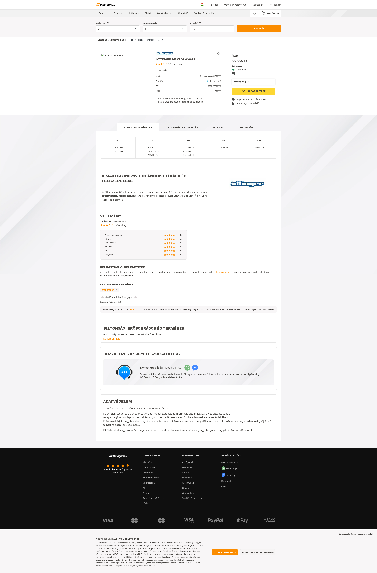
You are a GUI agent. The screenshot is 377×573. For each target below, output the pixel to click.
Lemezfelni (187, 467)
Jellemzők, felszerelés (182, 127)
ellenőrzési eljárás (224, 271)
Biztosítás (148, 462)
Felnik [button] (117, 13)
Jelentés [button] (271, 309)
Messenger (232, 475)
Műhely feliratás (151, 477)
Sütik (145, 503)
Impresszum (149, 482)
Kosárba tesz (256, 91)
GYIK (223, 486)
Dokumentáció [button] (111, 338)
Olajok (148, 13)
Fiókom (277, 4)
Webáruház (163, 13)
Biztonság (246, 127)
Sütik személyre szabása (258, 552)
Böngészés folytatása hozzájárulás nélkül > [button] (356, 534)
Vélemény (219, 127)
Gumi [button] (102, 13)
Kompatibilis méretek (138, 127)
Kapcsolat (257, 4)
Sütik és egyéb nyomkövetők (135, 565)
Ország (146, 493)
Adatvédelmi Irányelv (153, 498)
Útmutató (183, 13)
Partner (214, 4)
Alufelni (186, 472)
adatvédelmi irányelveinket (173, 421)
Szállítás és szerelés (204, 13)
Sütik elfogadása (224, 552)
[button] (255, 309)
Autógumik (188, 462)
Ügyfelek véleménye (235, 4)
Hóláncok (134, 13)
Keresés (259, 28)
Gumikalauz (149, 467)
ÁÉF (145, 487)
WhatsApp (231, 468)
